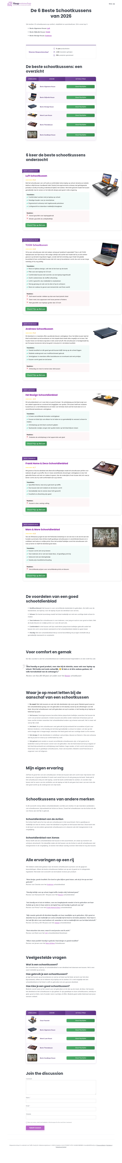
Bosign (67, 676)
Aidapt (57, 923)
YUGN (48, 32)
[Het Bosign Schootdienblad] (105, 406)
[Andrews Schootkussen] (105, 339)
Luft (48, 28)
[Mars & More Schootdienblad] (105, 547)
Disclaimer (109, 1145)
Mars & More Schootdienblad (43, 529)
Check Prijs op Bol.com (36, 225)
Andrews (48, 36)
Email (28, 1106)
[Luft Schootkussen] (105, 198)
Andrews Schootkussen (39, 328)
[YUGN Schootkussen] (105, 266)
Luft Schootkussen (36, 175)
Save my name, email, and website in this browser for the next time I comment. (50, 1122)
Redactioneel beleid (61, 1147)
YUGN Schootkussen (37, 245)
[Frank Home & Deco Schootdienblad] (105, 476)
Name (28, 1097)
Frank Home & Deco (53, 907)
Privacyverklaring (101, 1145)
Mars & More (50, 943)
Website (28, 1114)
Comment (29, 1079)
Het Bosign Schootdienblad (42, 395)
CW (46, 933)
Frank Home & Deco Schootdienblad (47, 463)
